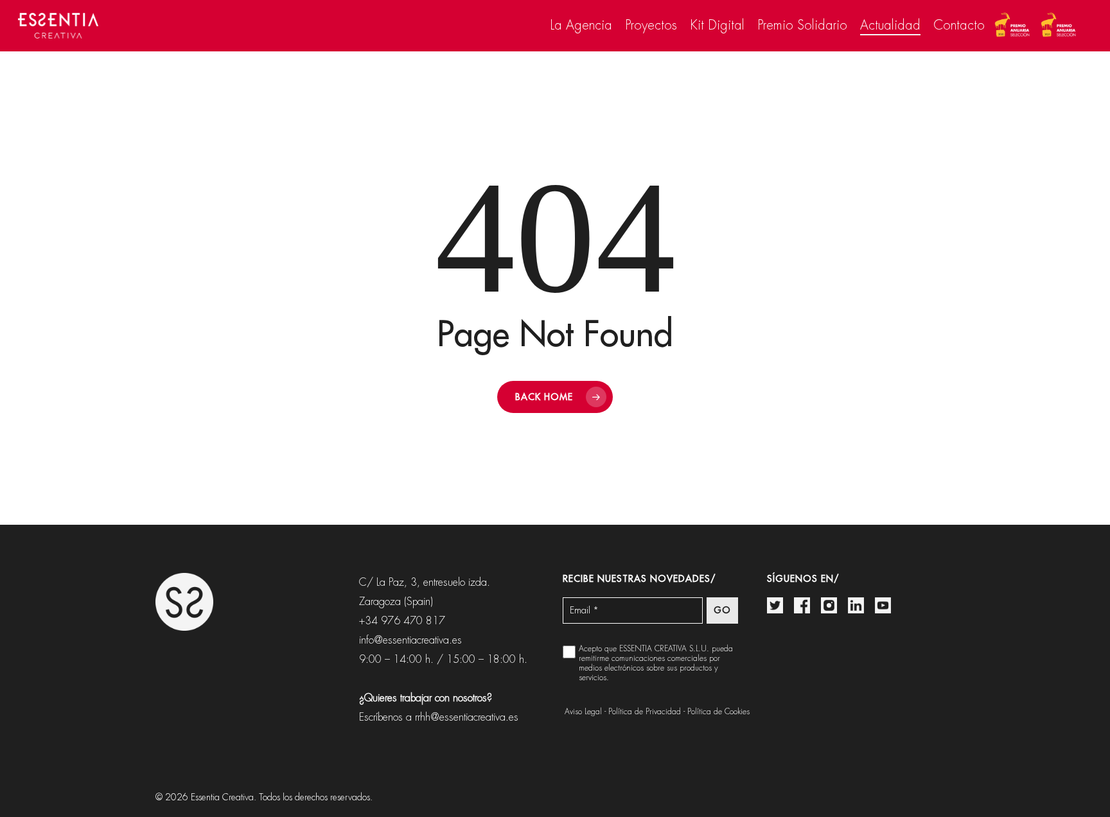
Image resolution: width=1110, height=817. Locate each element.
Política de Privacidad (644, 712)
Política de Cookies (718, 712)
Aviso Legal (583, 712)
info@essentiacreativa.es (410, 640)
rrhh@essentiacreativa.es (466, 717)
